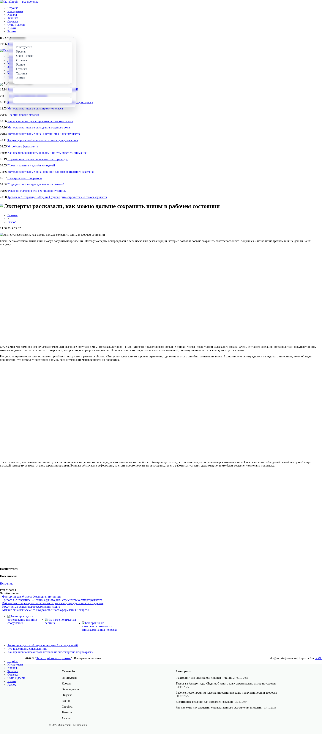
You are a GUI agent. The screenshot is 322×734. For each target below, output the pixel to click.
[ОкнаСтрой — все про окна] (19, 1)
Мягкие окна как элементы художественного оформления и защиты (45, 610)
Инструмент (15, 11)
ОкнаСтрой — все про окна (53, 658)
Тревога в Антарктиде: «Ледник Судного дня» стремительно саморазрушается (57, 197)
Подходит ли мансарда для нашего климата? (35, 184)
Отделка (12, 21)
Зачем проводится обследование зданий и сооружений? (42, 645)
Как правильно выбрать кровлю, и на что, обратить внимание (46, 152)
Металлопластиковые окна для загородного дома (38, 127)
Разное (11, 31)
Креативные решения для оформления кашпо (31, 606)
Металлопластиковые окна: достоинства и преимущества (43, 133)
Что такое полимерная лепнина (27, 648)
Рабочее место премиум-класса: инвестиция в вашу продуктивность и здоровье (52, 603)
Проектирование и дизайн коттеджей (31, 165)
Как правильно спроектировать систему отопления (40, 121)
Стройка (12, 7)
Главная (12, 215)
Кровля (12, 14)
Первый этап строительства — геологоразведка (37, 159)
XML (318, 658)
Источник (6, 583)
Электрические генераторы (24, 178)
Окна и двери (16, 24)
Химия (11, 28)
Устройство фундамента (22, 146)
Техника (12, 18)
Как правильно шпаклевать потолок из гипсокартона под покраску (50, 652)
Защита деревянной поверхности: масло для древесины (42, 140)
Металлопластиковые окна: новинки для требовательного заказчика (50, 171)
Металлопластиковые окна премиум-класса (35, 108)
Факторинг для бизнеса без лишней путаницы (36, 190)
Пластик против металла (23, 114)
